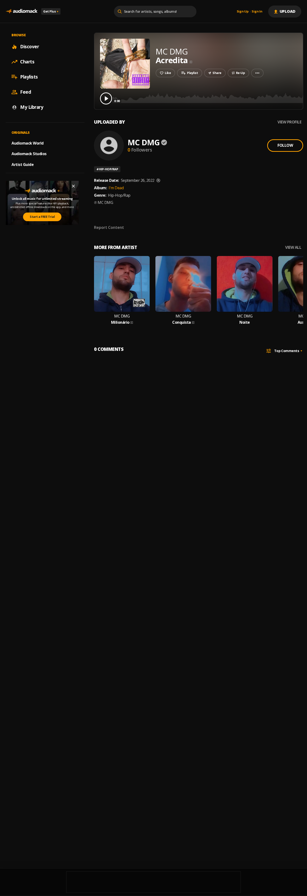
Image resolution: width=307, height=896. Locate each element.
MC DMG (144, 142)
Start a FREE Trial (42, 216)
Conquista (181, 322)
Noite (244, 322)
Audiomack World (28, 143)
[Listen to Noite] (244, 284)
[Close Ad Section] (73, 186)
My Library (31, 107)
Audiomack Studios (29, 153)
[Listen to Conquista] (183, 284)
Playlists (29, 77)
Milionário (120, 322)
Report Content (109, 227)
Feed (25, 92)
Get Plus (51, 11)
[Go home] (21, 11)
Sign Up (243, 11)
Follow (285, 145)
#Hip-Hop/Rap (107, 169)
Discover (29, 46)
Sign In (257, 11)
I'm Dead (116, 187)
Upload (288, 11)
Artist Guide (23, 164)
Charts (27, 62)
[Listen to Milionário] (122, 284)
